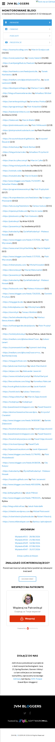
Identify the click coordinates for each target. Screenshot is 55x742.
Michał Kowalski (37, 264)
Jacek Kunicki (40, 386)
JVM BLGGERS (18, 3)
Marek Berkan (29, 147)
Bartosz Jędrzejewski (42, 521)
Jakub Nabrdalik (35, 506)
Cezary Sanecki (34, 58)
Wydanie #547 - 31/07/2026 (27, 549)
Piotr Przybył (45, 325)
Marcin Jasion (36, 211)
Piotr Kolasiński (34, 106)
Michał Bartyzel (41, 376)
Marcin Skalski (31, 175)
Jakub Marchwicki (38, 366)
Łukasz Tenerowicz (31, 391)
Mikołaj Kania (34, 307)
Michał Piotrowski (41, 511)
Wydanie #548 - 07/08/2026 (27, 546)
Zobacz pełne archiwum (27, 555)
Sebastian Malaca (10, 184)
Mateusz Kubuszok (35, 288)
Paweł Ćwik (33, 444)
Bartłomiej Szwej (9, 355)
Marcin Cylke (37, 160)
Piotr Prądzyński (41, 189)
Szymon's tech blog (37, 347)
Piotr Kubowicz (31, 216)
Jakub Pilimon (31, 492)
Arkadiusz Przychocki (38, 152)
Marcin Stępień (43, 248)
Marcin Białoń (28, 120)
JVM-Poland (36, 679)
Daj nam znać (27, 579)
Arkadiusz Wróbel (43, 93)
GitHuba (17, 679)
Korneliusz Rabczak (42, 381)
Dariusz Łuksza (39, 206)
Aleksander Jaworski (32, 371)
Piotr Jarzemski (38, 479)
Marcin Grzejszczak (40, 49)
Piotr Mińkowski (38, 125)
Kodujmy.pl (27, 402)
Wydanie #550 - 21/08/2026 (27, 539)
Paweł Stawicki (44, 407)
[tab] (27, 22)
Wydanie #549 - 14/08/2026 (27, 543)
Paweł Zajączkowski (43, 428)
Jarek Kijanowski (39, 449)
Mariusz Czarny (38, 88)
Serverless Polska (37, 101)
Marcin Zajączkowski (37, 396)
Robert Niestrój (44, 516)
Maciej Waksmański (33, 270)
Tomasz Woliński (29, 312)
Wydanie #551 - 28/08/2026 (27, 536)
